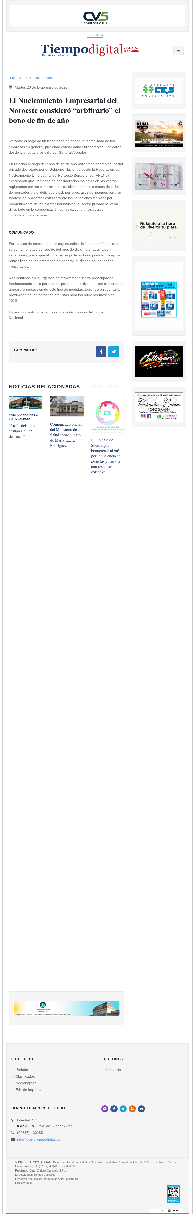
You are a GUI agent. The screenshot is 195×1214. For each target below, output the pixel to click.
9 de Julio (95, 34)
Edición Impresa (28, 1090)
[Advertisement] (66, 741)
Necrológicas (25, 1083)
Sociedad (32, 78)
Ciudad (48, 78)
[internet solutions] (167, 1210)
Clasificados (25, 1076)
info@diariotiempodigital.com (40, 1139)
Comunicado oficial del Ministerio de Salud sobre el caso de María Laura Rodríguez (66, 434)
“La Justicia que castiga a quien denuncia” (22, 431)
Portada (15, 78)
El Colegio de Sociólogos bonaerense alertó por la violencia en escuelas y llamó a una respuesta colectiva (106, 455)
